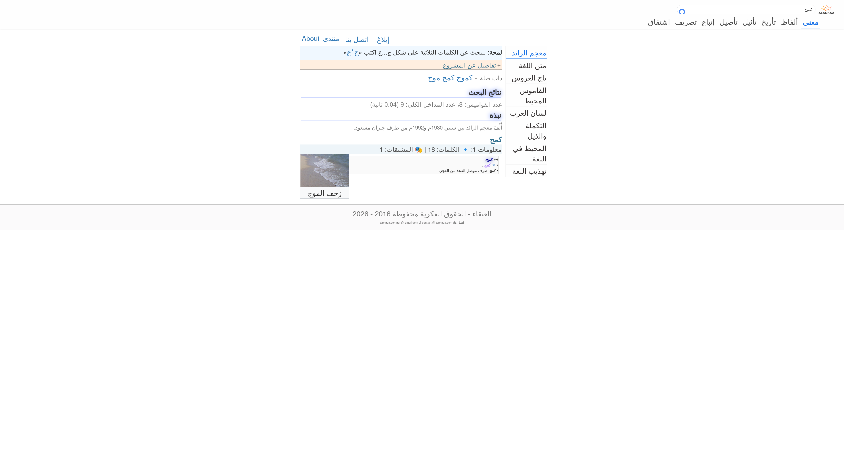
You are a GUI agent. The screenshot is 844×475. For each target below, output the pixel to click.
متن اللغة (532, 65)
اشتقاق (659, 21)
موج (434, 77)
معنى (811, 21)
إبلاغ (383, 39)
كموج (465, 77)
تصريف (686, 21)
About (311, 38)
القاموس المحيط (533, 95)
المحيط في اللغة (529, 153)
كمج (448, 77)
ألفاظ (789, 21)
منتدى (331, 38)
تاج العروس (529, 77)
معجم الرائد (529, 52)
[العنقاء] (826, 8)
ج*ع (353, 51)
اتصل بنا (357, 39)
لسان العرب (528, 112)
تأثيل (750, 21)
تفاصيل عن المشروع (469, 64)
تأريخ (769, 21)
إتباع (708, 21)
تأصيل (729, 21)
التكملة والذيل (536, 130)
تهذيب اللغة (529, 170)
